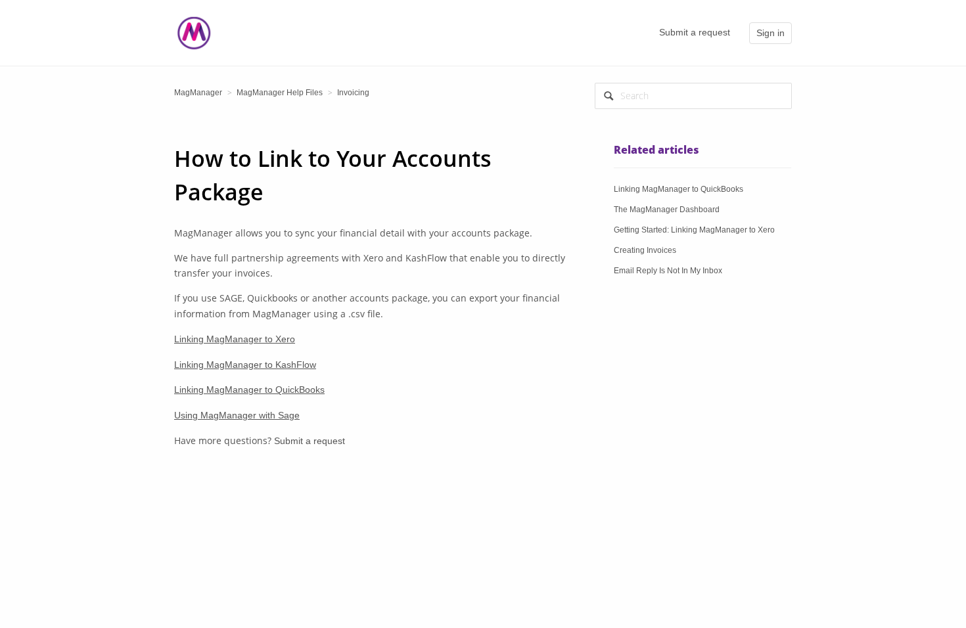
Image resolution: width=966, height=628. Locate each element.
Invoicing (353, 92)
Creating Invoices (645, 250)
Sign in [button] (770, 33)
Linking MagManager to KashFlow (245, 364)
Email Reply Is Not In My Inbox (668, 270)
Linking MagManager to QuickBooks (249, 389)
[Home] (194, 32)
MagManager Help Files (280, 92)
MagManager (198, 92)
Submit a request (694, 32)
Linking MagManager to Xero (234, 339)
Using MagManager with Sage (237, 415)
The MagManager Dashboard (667, 209)
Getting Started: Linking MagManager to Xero (694, 230)
